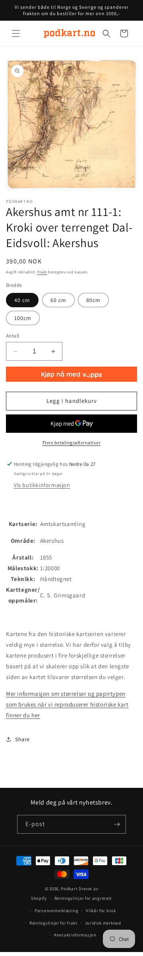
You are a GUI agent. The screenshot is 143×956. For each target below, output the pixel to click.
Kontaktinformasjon (75, 935)
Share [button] (22, 739)
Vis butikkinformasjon (42, 485)
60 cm (58, 300)
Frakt (42, 272)
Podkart (69, 888)
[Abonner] (117, 824)
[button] (16, 33)
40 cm (22, 300)
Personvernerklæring (56, 910)
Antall (12, 335)
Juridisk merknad (103, 923)
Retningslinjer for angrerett (83, 898)
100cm (22, 318)
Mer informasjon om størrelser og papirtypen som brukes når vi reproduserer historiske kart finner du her (67, 704)
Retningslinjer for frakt (53, 923)
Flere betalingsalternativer (72, 443)
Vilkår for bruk (101, 910)
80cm (93, 300)
